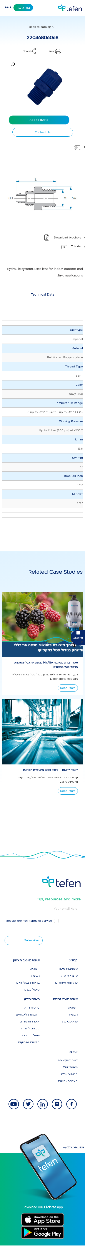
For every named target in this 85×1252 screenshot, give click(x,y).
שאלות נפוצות (30, 1035)
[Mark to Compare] (77, 147)
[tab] (43, 294)
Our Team (70, 1067)
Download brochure (67, 238)
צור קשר (23, 7)
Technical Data (43, 294)
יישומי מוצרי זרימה (65, 999)
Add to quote (39, 120)
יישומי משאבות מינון (26, 960)
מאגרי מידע (32, 999)
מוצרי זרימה (69, 976)
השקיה (35, 969)
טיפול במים (32, 989)
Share (26, 51)
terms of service (40, 921)
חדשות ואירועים (29, 1042)
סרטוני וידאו (31, 1008)
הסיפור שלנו (69, 1074)
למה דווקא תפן (67, 1060)
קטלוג (73, 960)
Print (51, 51)
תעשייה (35, 976)
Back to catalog (40, 27)
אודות (74, 1052)
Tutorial (76, 246)
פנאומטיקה (70, 1021)
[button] (13, 64)
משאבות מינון (68, 969)
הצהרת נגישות (68, 1081)
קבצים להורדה (30, 1028)
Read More (67, 688)
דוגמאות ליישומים (28, 1014)
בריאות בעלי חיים (28, 983)
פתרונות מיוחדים (66, 983)
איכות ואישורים (30, 1021)
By (73, 1147)
